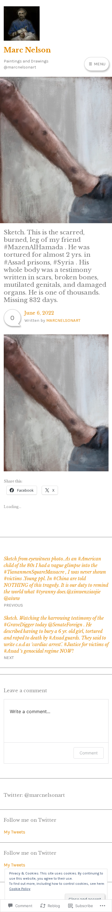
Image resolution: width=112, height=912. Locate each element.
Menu (99, 63)
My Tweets (14, 832)
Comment (89, 752)
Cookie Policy (19, 889)
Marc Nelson (27, 50)
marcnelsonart (63, 320)
